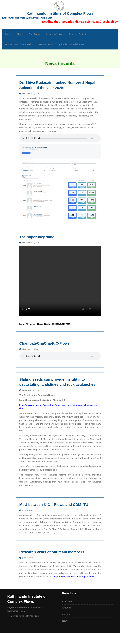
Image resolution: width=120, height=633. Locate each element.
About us (66, 607)
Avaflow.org (68, 601)
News (65, 620)
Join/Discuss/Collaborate (71, 44)
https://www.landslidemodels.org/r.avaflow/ (74, 576)
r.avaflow (47, 576)
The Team (34, 34)
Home (8, 34)
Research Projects (78, 34)
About (20, 34)
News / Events (46, 44)
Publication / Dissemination (19, 44)
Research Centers (54, 34)
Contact (66, 614)
